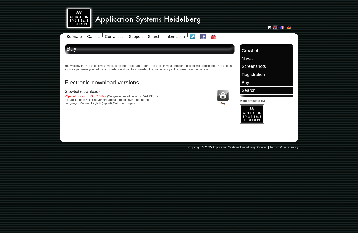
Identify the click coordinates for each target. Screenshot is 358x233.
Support (135, 37)
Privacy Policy (289, 147)
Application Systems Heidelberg (234, 147)
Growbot (250, 50)
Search (154, 37)
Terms (274, 147)
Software (74, 37)
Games (93, 37)
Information (175, 37)
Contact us (114, 37)
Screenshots (254, 66)
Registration (253, 74)
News (247, 58)
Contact (262, 147)
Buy (245, 82)
